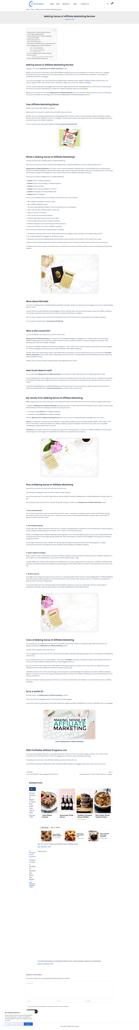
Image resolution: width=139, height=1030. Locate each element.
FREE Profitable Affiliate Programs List (38, 58)
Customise (9, 1024)
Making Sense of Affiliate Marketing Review (39, 32)
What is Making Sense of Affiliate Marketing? (40, 36)
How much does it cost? (34, 41)
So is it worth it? (32, 55)
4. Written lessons (37, 51)
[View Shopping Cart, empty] (111, 4)
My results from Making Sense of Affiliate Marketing (41, 43)
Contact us (85, 4)
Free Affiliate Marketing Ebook (36, 34)
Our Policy (65, 4)
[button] (70, 4)
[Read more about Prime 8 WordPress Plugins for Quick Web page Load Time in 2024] (32, 789)
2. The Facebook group (38, 48)
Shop (58, 4)
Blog (75, 4)
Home (52, 4)
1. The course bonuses (38, 47)
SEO (41, 964)
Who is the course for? (34, 40)
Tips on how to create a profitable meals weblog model (58, 844)
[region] (19, 1018)
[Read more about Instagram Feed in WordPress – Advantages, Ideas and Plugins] (32, 854)
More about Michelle (33, 38)
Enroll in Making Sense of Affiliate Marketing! (44, 56)
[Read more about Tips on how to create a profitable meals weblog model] (75, 814)
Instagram (32, 884)
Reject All (19, 1024)
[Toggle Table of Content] (53, 30)
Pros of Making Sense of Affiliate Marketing (39, 45)
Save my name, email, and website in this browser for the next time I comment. (48, 1006)
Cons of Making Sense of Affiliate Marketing (39, 53)
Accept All (28, 1024)
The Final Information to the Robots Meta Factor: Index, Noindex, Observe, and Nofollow (69, 961)
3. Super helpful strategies (39, 50)
